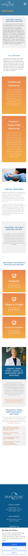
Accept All (14, 544)
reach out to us (14, 421)
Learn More (14, 285)
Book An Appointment (14, 401)
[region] (14, 542)
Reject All (14, 552)
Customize (14, 548)
